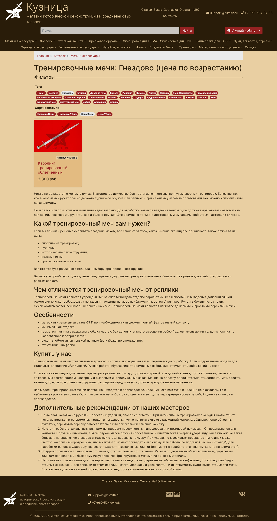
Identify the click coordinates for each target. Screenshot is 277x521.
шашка (114, 102)
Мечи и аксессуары (19, 41)
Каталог (60, 56)
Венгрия (53, 93)
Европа (114, 93)
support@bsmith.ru (105, 495)
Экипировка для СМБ (176, 41)
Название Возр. (45, 114)
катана (190, 97)
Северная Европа (75, 97)
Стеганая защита (70, 41)
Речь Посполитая (183, 93)
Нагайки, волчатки (116, 47)
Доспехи (46, 41)
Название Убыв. (68, 114)
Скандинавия (96, 97)
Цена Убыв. (104, 114)
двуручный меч (156, 97)
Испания (127, 93)
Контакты (170, 16)
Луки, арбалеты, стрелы (252, 41)
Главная (43, 56)
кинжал (202, 97)
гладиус (138, 97)
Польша (164, 93)
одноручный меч (46, 102)
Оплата (184, 9)
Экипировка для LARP (211, 41)
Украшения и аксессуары (78, 47)
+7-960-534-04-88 (106, 502)
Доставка (171, 9)
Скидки (250, 47)
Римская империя (207, 93)
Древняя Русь (98, 93)
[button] (243, 30)
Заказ (158, 9)
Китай (152, 93)
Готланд (81, 93)
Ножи (140, 47)
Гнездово (67, 93)
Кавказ (140, 93)
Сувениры (186, 47)
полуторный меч (69, 102)
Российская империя (49, 97)
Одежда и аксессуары (37, 47)
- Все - (40, 93)
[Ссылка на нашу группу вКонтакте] (242, 495)
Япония (112, 97)
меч (213, 97)
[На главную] (14, 13)
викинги (125, 97)
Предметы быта (161, 47)
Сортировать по (47, 108)
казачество (175, 97)
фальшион (100, 102)
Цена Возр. (87, 114)
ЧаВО (195, 9)
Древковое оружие (103, 41)
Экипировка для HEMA (140, 41)
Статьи (146, 9)
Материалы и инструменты (219, 47)
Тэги (38, 86)
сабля (86, 102)
